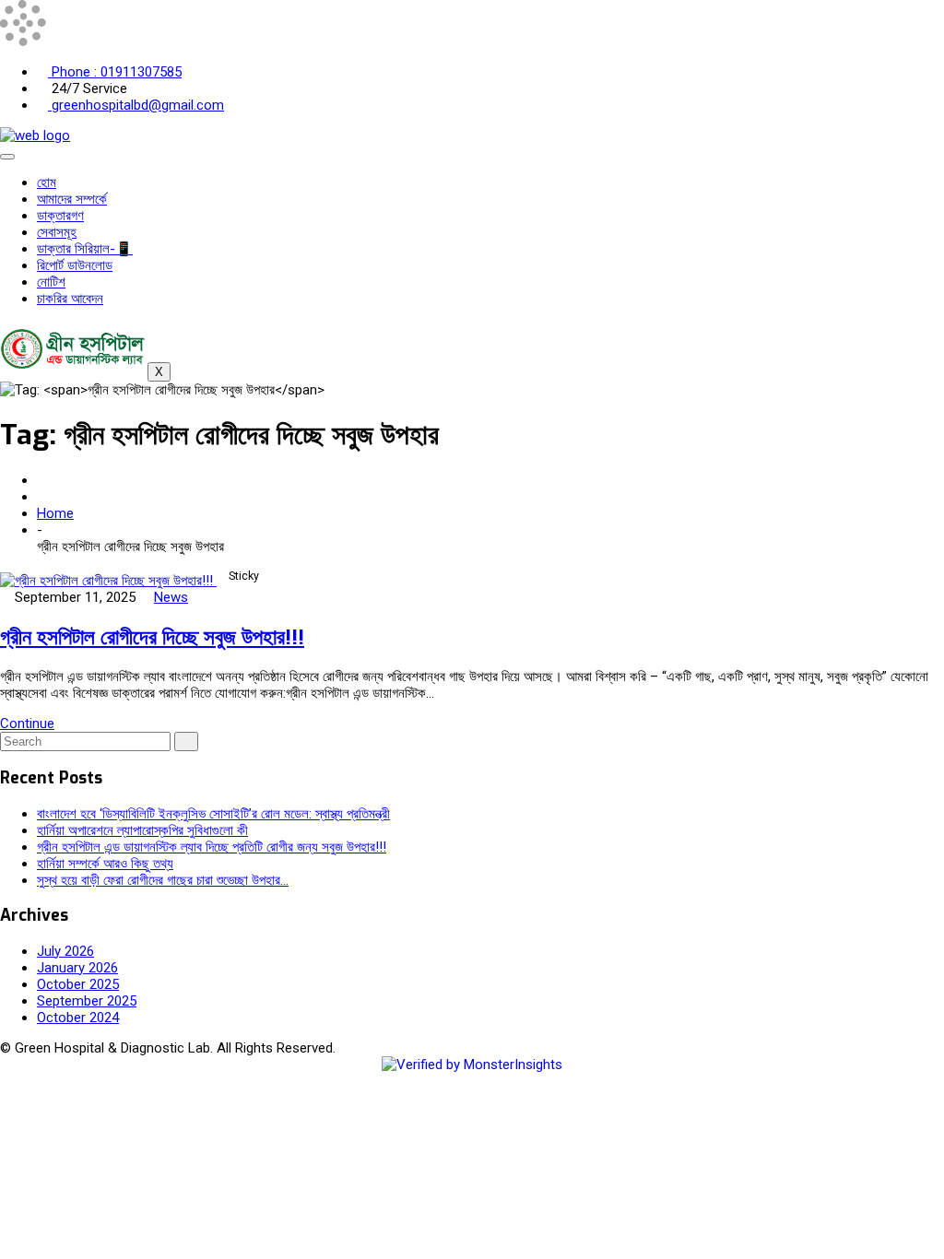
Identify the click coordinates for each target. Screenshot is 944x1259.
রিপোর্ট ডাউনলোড (74, 265)
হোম (46, 182)
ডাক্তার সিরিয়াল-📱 (85, 249)
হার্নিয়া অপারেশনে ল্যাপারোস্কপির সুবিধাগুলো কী (142, 830)
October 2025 (78, 984)
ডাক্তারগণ (60, 215)
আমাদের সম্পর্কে (72, 199)
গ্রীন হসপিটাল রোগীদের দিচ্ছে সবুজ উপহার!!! (152, 637)
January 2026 (77, 967)
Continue (27, 723)
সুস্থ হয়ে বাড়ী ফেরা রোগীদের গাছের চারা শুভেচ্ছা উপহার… (163, 880)
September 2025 (86, 1001)
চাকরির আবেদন (70, 298)
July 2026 (65, 951)
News (171, 597)
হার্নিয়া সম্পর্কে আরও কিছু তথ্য (105, 863)
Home (55, 513)
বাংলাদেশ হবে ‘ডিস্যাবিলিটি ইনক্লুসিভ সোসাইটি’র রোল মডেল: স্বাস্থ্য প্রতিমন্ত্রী (213, 814)
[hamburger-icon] (7, 156)
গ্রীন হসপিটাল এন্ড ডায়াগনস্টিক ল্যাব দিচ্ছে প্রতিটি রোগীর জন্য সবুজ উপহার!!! (211, 847)
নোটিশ (51, 282)
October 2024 (78, 1017)
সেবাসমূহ (57, 232)
